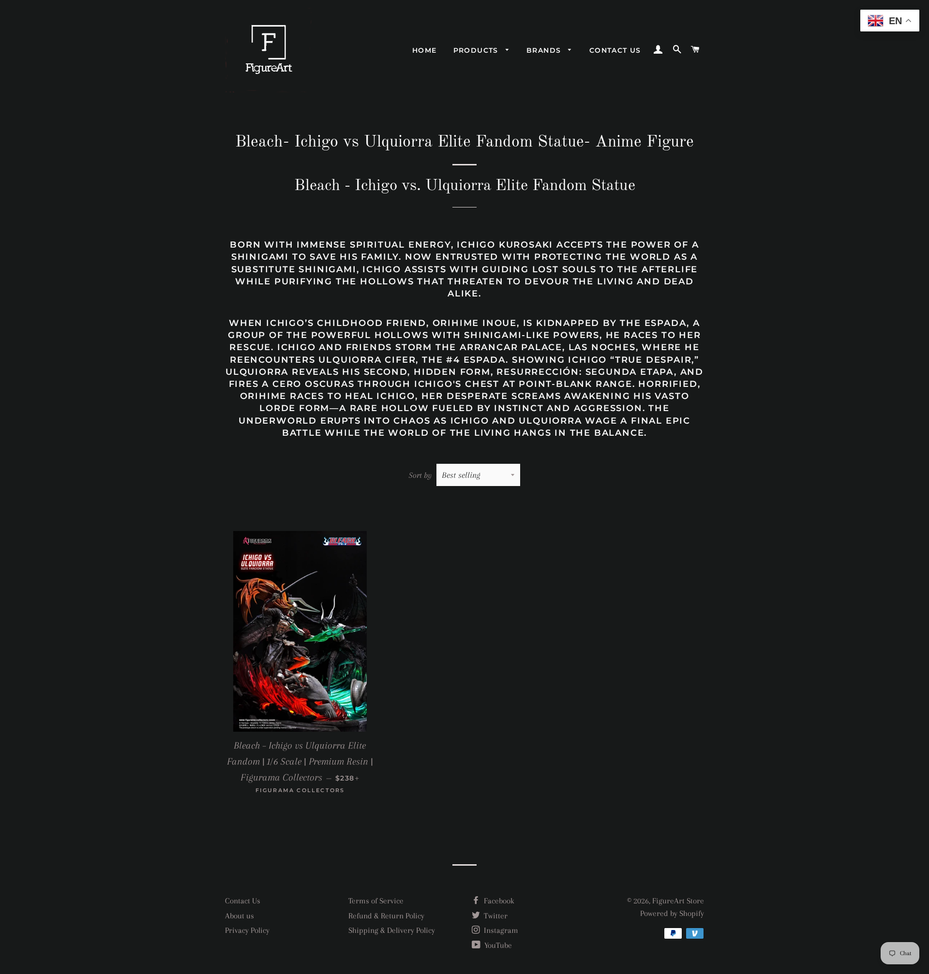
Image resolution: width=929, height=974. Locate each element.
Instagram (500, 930)
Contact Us (242, 900)
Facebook (498, 900)
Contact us (615, 50)
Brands (545, 50)
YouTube (497, 945)
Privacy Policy (247, 930)
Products (477, 50)
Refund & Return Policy (386, 915)
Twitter (495, 915)
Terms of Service (376, 900)
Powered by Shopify (672, 913)
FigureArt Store (678, 900)
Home (424, 50)
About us (239, 915)
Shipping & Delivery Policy (391, 930)
